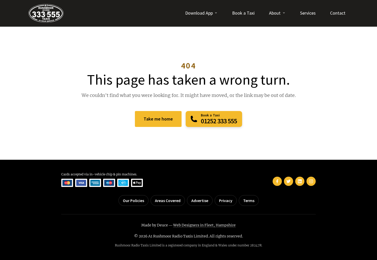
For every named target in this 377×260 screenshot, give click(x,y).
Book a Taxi (243, 13)
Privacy (225, 200)
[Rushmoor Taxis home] (46, 13)
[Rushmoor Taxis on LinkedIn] (299, 181)
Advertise (199, 200)
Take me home (158, 119)
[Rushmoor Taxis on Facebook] (277, 181)
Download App (199, 13)
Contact (337, 13)
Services (308, 13)
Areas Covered (168, 200)
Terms (248, 200)
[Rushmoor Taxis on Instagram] (311, 181)
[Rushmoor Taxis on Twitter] (288, 181)
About (275, 13)
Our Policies (133, 200)
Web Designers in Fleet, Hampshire (204, 225)
